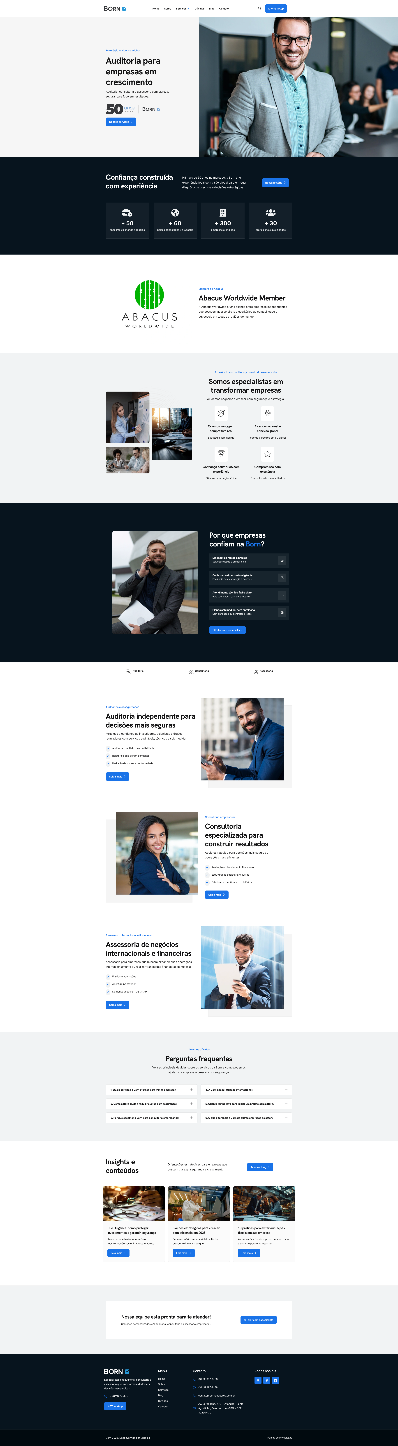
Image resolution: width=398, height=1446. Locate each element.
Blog (211, 8)
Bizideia (145, 1437)
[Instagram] (258, 1380)
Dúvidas (199, 8)
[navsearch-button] (260, 8)
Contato (224, 8)
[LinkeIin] (275, 1380)
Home (156, 8)
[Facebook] (266, 1380)
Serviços (181, 8)
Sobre (167, 8)
